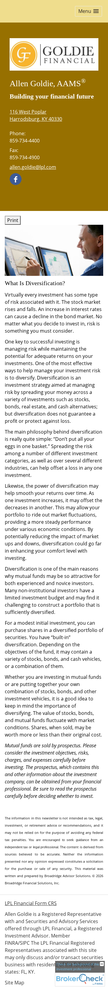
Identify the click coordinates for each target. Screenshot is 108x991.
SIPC (25, 943)
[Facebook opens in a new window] (16, 178)
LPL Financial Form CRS (31, 903)
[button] (88, 11)
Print (12, 220)
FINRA (11, 943)
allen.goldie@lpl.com (33, 167)
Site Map (14, 982)
